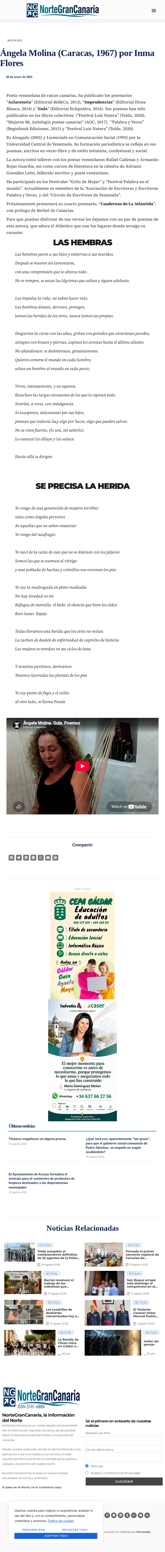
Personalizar (33, 1529)
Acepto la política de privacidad (115, 1473)
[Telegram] (114, 1515)
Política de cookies (61, 1521)
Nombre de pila (98, 1433)
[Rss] (147, 1515)
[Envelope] (140, 1515)
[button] (153, 10)
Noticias (15, 40)
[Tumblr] (127, 1515)
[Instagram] (107, 1515)
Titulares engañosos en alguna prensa (37, 1139)
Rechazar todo (75, 1529)
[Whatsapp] (134, 1515)
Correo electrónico (100, 1450)
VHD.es (125, 1532)
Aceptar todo (55, 1535)
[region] (56, 1522)
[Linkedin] (120, 1515)
